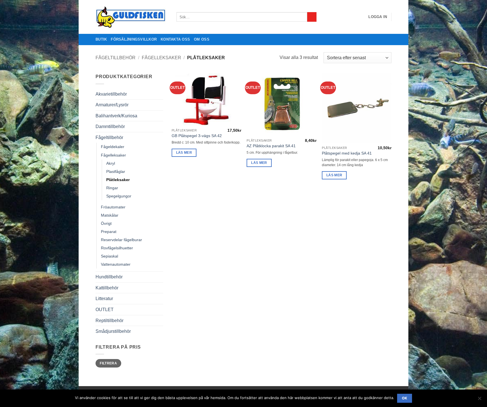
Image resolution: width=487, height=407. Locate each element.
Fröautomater (113, 207)
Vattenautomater (115, 264)
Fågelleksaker (161, 57)
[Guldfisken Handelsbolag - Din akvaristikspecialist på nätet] (132, 17)
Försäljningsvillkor (134, 39)
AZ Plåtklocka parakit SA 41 (271, 146)
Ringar (112, 188)
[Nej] (479, 399)
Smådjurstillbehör (113, 331)
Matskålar (109, 215)
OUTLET (105, 309)
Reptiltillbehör (109, 320)
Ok (405, 398)
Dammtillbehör (110, 126)
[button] (377, 17)
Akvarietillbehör (111, 94)
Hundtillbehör (109, 276)
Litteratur (104, 298)
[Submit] (311, 17)
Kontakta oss (175, 39)
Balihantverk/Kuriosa (116, 115)
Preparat (108, 231)
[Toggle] (159, 94)
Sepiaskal (109, 256)
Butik (101, 39)
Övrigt (106, 223)
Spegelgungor (118, 196)
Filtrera (108, 363)
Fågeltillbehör (116, 57)
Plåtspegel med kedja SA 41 (347, 153)
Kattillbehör (107, 287)
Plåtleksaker (118, 179)
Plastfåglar (115, 171)
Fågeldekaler (112, 146)
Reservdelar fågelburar (121, 239)
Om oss (201, 39)
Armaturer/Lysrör (112, 104)
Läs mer (184, 152)
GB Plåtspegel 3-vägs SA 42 (197, 135)
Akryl (110, 163)
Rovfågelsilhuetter (117, 248)
